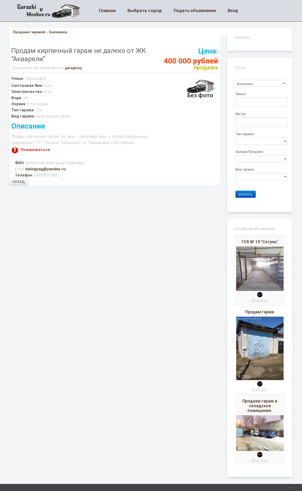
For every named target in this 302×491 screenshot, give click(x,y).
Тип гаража (244, 134)
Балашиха (58, 32)
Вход (233, 10)
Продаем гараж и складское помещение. (259, 406)
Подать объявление (195, 10)
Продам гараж (259, 312)
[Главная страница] (55, 10)
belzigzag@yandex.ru (45, 169)
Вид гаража (245, 169)
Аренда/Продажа (249, 152)
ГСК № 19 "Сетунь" (260, 241)
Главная (107, 10)
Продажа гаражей (29, 32)
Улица (240, 94)
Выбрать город (144, 10)
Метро (241, 114)
